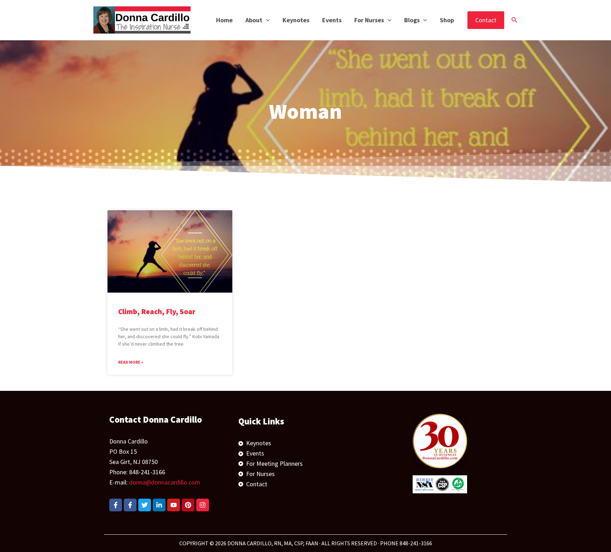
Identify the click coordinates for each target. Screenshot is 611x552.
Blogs (412, 20)
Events (332, 20)
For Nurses (369, 20)
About (253, 20)
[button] (266, 20)
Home (224, 20)
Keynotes (296, 20)
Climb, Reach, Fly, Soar (157, 311)
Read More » (130, 362)
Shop (447, 20)
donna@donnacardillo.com (164, 482)
